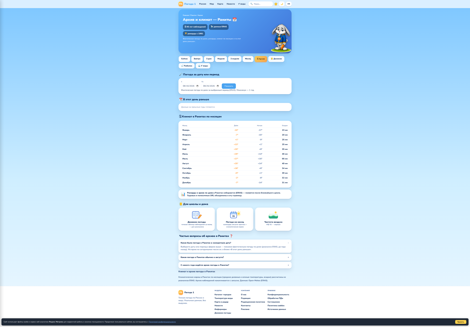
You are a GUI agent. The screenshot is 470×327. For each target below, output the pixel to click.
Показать (228, 86)
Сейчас (184, 58)
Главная (186, 15)
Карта (220, 4)
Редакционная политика (253, 302)
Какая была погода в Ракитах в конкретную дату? (206, 243)
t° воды (242, 4)
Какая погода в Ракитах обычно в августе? (202, 257)
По (202, 82)
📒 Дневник (276, 58)
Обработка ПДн (275, 298)
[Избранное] (275, 4)
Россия (202, 4)
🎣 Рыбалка (186, 66)
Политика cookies (276, 305)
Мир (212, 4)
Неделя (221, 58)
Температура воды (224, 298)
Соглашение (274, 302)
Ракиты (193, 15)
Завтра (197, 58)
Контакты (246, 305)
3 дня (209, 58)
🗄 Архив (261, 59)
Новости (231, 4)
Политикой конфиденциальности (162, 322)
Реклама (245, 309)
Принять (460, 322)
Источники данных (277, 309)
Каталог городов (223, 294)
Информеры (221, 309)
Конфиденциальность (278, 294)
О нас (243, 294)
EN (289, 4)
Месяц (248, 58)
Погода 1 (187, 4)
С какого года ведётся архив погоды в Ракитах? (205, 265)
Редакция (245, 298)
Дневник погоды (223, 313)
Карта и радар (221, 302)
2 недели (235, 58)
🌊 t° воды (203, 66)
